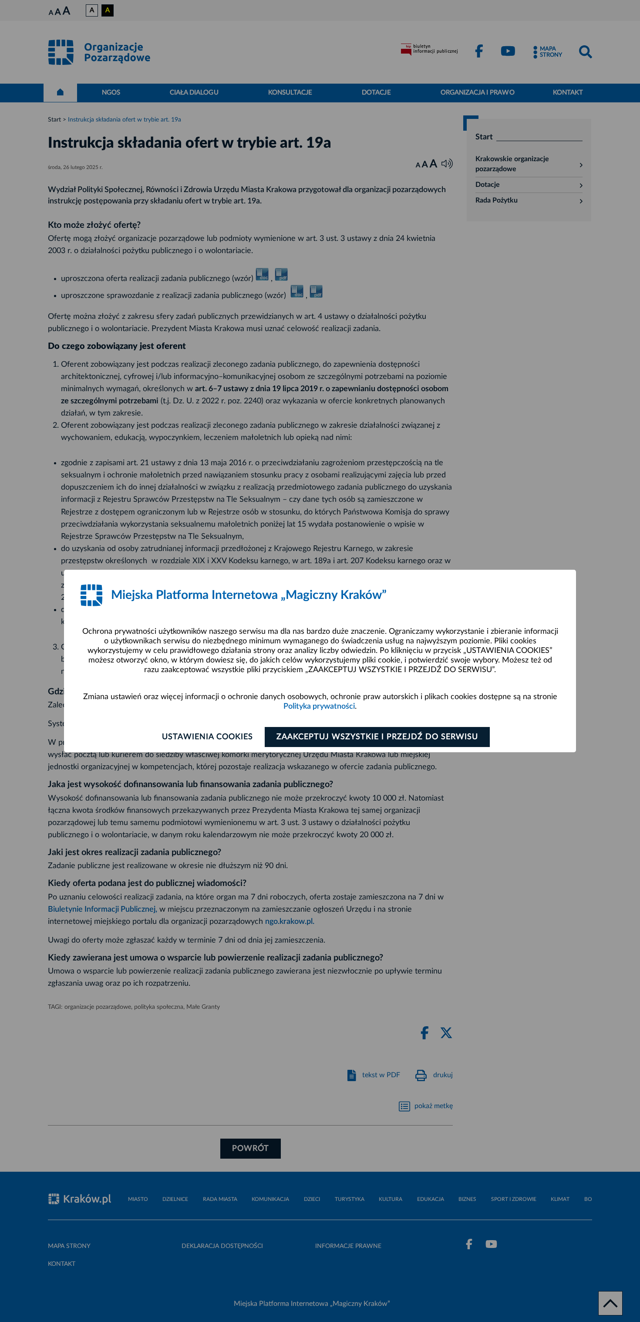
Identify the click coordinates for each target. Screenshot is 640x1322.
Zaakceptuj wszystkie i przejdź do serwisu (377, 737)
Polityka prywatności (319, 706)
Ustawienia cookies (207, 737)
